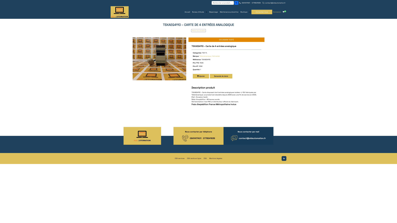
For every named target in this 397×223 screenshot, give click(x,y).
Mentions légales (215, 158)
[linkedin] (284, 158)
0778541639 (256, 3)
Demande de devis (221, 76)
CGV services (180, 158)
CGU (205, 158)
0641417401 (246, 3)
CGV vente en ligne (194, 158)
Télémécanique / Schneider (209, 56)
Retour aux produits (198, 30)
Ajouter (202, 76)
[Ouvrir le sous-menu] (206, 12)
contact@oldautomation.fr (275, 3)
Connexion (277, 12)
